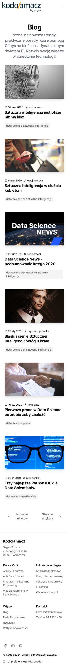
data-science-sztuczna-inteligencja (27, 125)
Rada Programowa (14, 617)
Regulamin (9, 622)
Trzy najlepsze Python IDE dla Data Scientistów (31, 485)
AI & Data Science (13, 576)
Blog (5, 612)
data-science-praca (18, 423)
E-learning (42, 586)
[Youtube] (13, 646)
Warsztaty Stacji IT (47, 592)
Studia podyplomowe (48, 570)
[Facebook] (5, 646)
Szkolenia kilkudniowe (49, 581)
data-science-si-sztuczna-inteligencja (28, 199)
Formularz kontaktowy (49, 612)
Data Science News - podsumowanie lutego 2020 (30, 261)
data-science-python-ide (21, 496)
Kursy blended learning (49, 576)
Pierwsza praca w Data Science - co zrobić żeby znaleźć (34, 412)
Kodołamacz (14, 541)
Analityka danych (13, 570)
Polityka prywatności (15, 628)
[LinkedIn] (21, 646)
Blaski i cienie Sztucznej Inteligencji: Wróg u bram (27, 338)
